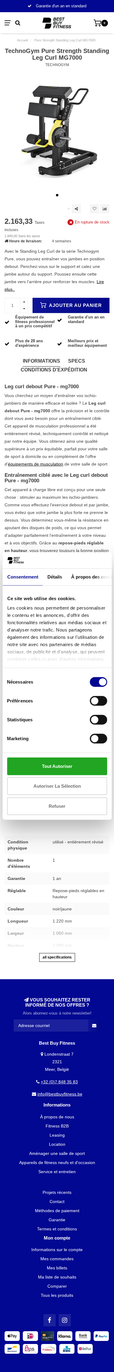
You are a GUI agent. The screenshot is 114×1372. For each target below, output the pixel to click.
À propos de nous (57, 1116)
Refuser (57, 805)
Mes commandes (57, 1258)
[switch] (98, 700)
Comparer (57, 1286)
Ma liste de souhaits (57, 1277)
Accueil (22, 40)
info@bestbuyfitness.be (59, 1094)
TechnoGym (57, 65)
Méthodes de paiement (57, 1210)
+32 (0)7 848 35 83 (59, 1081)
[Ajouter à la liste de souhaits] (94, 208)
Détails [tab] (54, 576)
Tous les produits (57, 1295)
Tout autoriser (57, 766)
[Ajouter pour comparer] (104, 208)
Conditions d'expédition (54, 369)
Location (57, 1144)
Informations (41, 361)
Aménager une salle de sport (57, 1153)
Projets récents (57, 1192)
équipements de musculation (35, 464)
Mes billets (57, 1267)
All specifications (57, 957)
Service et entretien (57, 1171)
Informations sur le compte (57, 1249)
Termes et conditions (57, 1228)
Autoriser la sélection (57, 786)
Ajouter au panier (75, 305)
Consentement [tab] (22, 576)
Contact (57, 1201)
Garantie (57, 1219)
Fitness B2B (57, 1126)
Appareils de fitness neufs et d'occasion (57, 1162)
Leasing (57, 1135)
